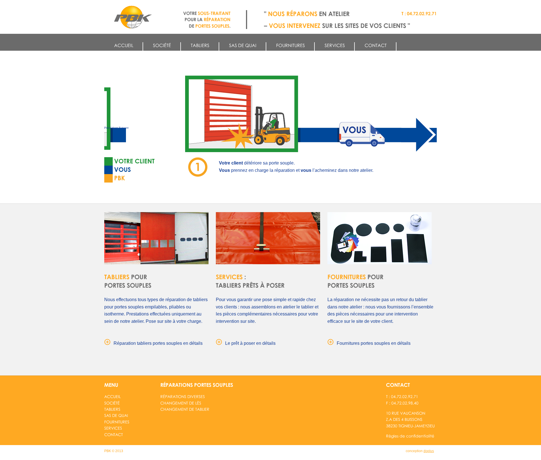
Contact (376, 45)
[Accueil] (133, 17)
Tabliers (200, 45)
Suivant (123, 127)
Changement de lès (180, 403)
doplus (429, 451)
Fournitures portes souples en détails (374, 343)
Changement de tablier (184, 409)
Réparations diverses (182, 396)
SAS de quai (242, 45)
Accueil (123, 45)
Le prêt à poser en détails (250, 343)
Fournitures (290, 45)
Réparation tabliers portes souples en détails (158, 343)
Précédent (111, 127)
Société (162, 45)
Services (335, 45)
